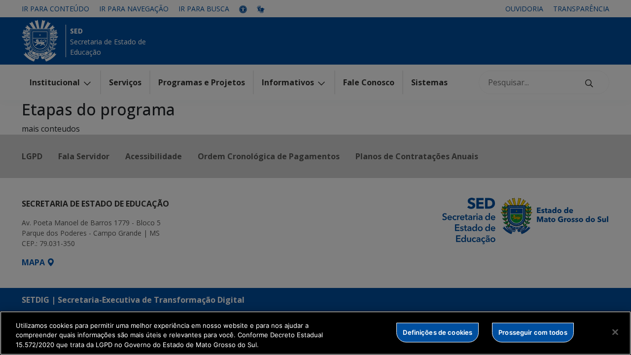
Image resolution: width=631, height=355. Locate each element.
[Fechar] (615, 332)
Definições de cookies (437, 332)
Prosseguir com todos (532, 332)
